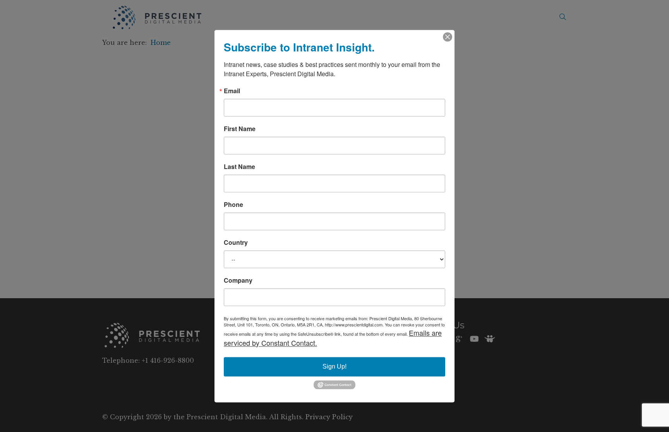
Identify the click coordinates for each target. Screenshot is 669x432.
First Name (240, 129)
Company (238, 280)
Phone (233, 204)
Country (236, 242)
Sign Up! (334, 366)
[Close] (447, 36)
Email (232, 91)
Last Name (239, 167)
